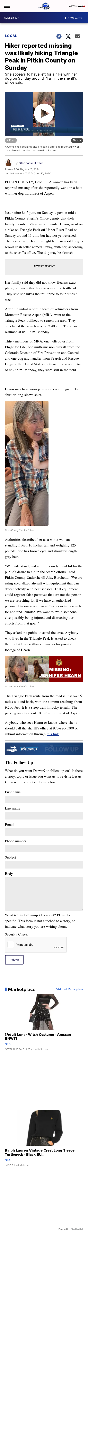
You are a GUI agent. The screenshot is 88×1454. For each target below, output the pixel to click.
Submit (14, 960)
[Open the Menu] (7, 6)
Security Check (16, 934)
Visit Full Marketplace (69, 989)
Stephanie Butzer (31, 163)
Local (11, 36)
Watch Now (76, 6)
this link (53, 733)
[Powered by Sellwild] (77, 1229)
